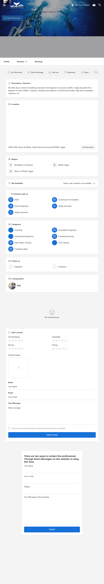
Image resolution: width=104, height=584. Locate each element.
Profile (6, 62)
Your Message (14, 403)
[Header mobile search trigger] (99, 5)
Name (10, 382)
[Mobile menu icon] (4, 5)
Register (86, 5)
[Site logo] (17, 5)
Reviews (22, 62)
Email (10, 393)
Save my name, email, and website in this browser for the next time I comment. (39, 428)
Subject (27, 487)
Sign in (77, 5)
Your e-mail (28, 476)
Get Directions (88, 147)
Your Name (28, 466)
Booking (38, 62)
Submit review (52, 435)
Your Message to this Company (36, 497)
